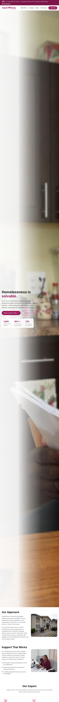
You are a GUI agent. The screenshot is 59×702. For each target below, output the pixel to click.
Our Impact (31, 7)
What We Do (24, 7)
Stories (37, 7)
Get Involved (44, 7)
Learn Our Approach (30, 313)
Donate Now (53, 8)
